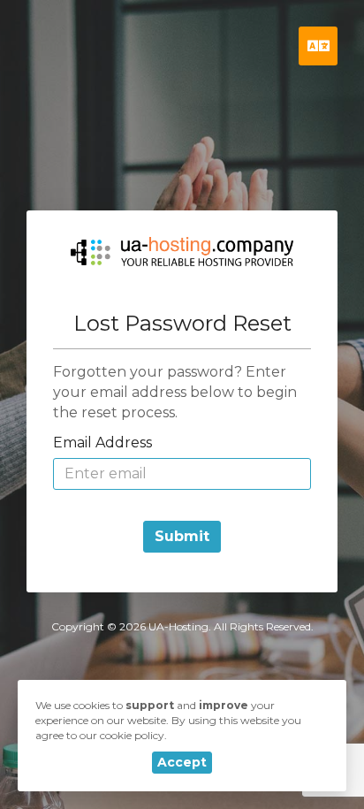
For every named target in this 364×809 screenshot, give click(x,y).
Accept (182, 762)
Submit (182, 536)
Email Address (102, 442)
